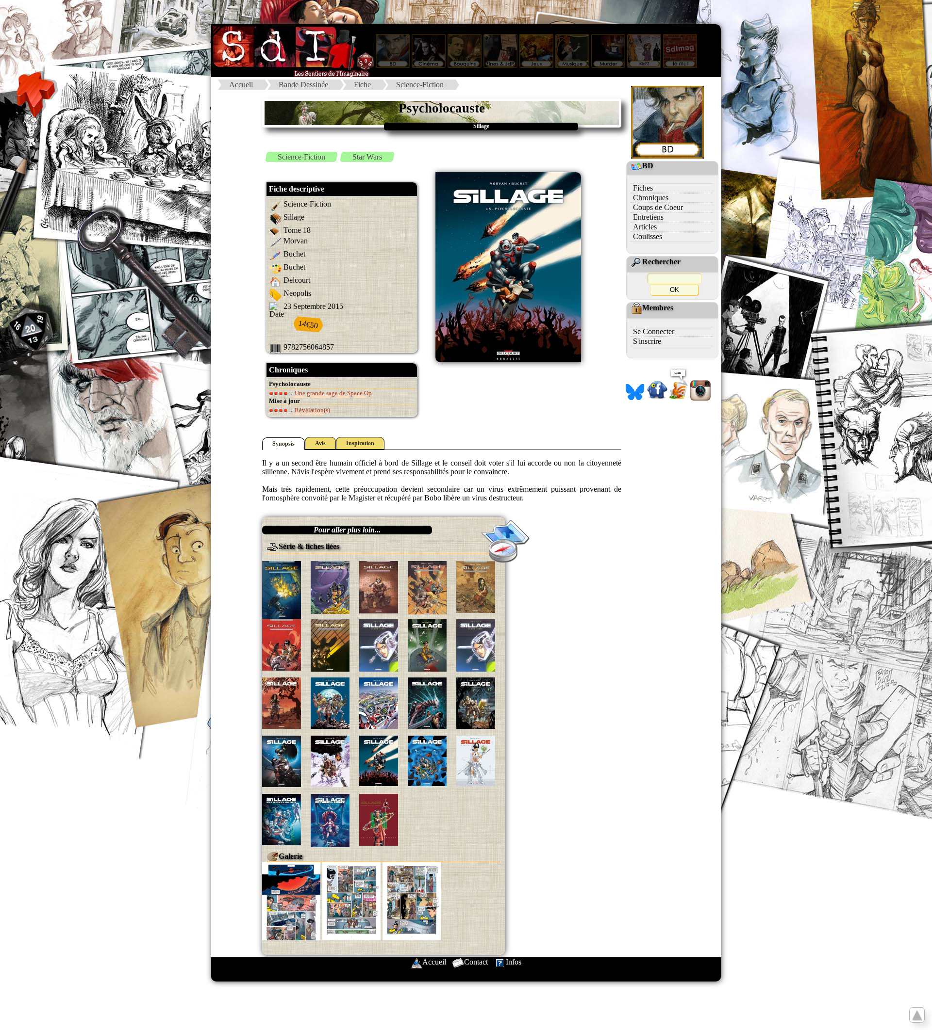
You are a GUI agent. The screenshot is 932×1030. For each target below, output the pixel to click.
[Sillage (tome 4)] (427, 587)
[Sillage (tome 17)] (330, 760)
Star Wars (367, 157)
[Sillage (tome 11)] (281, 702)
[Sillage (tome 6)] (281, 644)
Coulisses (647, 236)
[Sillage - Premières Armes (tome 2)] (330, 819)
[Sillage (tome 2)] (330, 586)
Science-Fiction (420, 84)
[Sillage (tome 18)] (378, 760)
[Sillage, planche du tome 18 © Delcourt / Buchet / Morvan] (291, 900)
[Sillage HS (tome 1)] (378, 819)
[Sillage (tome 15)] (475, 702)
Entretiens (648, 217)
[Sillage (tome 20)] (475, 760)
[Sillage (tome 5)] (475, 586)
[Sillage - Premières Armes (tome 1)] (281, 819)
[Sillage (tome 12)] (330, 702)
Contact (476, 962)
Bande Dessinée (303, 84)
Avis (320, 443)
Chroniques (650, 197)
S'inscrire (647, 341)
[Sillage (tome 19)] (427, 760)
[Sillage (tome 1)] (281, 589)
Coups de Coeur (658, 207)
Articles (645, 227)
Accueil (241, 84)
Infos (513, 962)
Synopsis (283, 443)
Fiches (643, 188)
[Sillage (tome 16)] (281, 760)
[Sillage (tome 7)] (330, 645)
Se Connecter (653, 331)
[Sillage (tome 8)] (378, 645)
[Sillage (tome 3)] (378, 586)
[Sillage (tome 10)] (475, 645)
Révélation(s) (311, 410)
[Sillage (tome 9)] (427, 645)
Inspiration (360, 443)
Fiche (362, 84)
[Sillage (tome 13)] (378, 702)
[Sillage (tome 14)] (427, 702)
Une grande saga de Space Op (332, 393)
